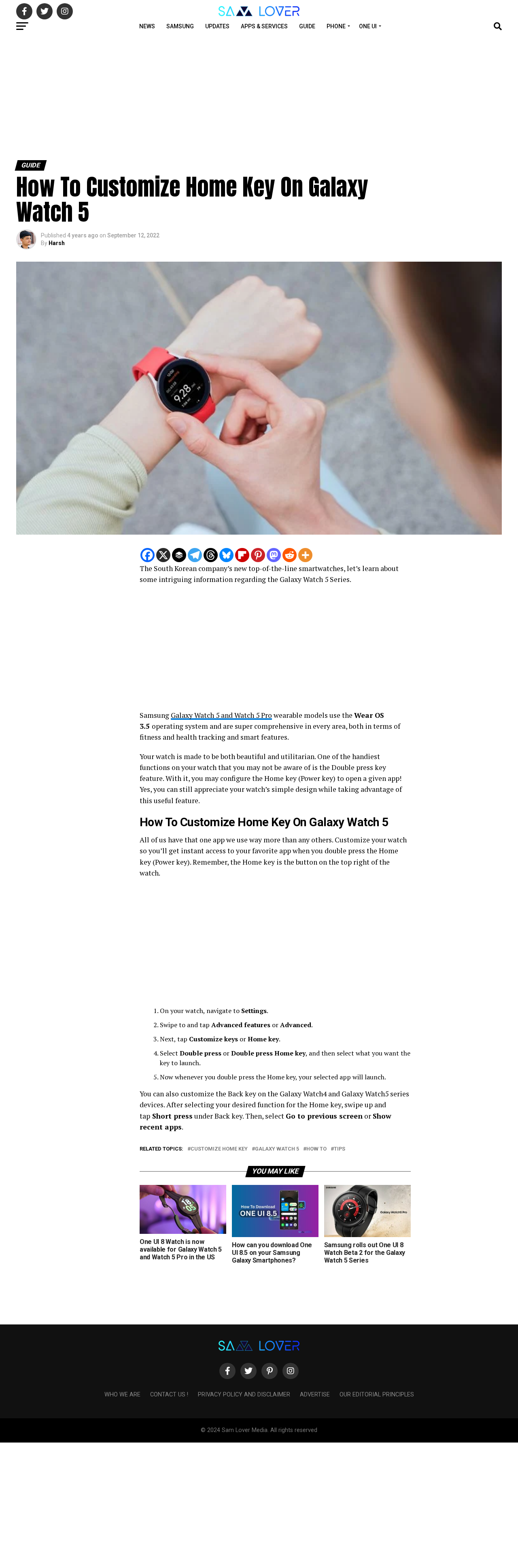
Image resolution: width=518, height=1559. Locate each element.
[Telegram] (195, 555)
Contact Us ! (169, 1394)
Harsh (57, 243)
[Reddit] (289, 555)
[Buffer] (179, 555)
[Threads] (211, 555)
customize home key (219, 1149)
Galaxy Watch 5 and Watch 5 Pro (221, 715)
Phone (336, 26)
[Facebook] (147, 555)
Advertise (315, 1394)
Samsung (180, 26)
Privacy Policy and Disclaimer (244, 1394)
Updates (217, 26)
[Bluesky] (226, 555)
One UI (368, 26)
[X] (163, 555)
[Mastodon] (274, 555)
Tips (339, 1149)
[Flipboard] (242, 555)
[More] (305, 555)
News (147, 26)
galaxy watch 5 (277, 1149)
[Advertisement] (243, 96)
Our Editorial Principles (377, 1394)
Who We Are (122, 1394)
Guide (307, 26)
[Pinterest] (258, 555)
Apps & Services (264, 26)
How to (316, 1149)
